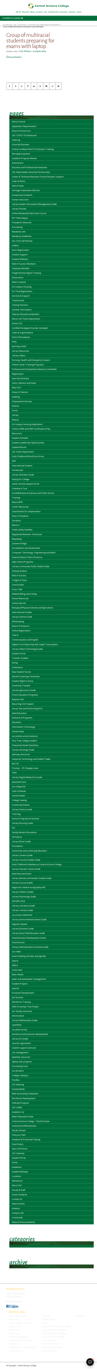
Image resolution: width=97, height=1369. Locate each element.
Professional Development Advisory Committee (34, 369)
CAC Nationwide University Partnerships (31, 172)
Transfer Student (20, 658)
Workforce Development (23, 1098)
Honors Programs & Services (25, 818)
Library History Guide (22, 809)
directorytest (18, 1015)
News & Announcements (23, 1222)
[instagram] (10, 1307)
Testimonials (18, 300)
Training (16, 497)
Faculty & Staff (53, 12)
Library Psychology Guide (24, 896)
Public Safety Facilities (22, 529)
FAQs (14, 341)
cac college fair (19, 786)
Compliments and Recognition (20, 1340)
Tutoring (16, 814)
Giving (15, 662)
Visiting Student (19, 571)
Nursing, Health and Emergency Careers (31, 360)
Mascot (15, 419)
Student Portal (19, 1157)
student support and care (24, 1047)
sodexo (15, 245)
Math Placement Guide (22, 1116)
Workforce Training (21, 1002)
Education (16, 722)
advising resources (21, 754)
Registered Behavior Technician (27, 534)
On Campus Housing (21, 286)
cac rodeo (16, 951)
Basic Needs (17, 974)
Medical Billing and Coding (24, 593)
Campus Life (18, 1213)
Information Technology (23, 726)
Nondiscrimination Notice (52, 1347)
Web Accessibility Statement (25, 1093)
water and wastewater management (29, 979)
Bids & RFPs (17, 502)
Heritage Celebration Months (26, 190)
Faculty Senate (19, 1130)
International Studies (22, 612)
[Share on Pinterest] (28, 86)
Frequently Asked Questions (25, 745)
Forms (15, 410)
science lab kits (19, 603)
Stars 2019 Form (19, 1148)
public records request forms (25, 483)
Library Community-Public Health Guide (30, 566)
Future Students (19, 1194)
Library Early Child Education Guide (28, 933)
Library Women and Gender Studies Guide (31, 878)
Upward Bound (19, 447)
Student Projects (20, 983)
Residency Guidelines (22, 236)
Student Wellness (20, 259)
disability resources (21, 1057)
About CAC (25, 12)
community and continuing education (29, 850)
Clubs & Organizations (22, 332)
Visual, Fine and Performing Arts (27, 708)
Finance (15, 406)
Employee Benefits (20, 268)
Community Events (21, 804)
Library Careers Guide (22, 855)
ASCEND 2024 (18, 901)
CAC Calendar (18, 1153)
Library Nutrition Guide (23, 474)
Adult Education (19, 713)
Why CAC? (16, 387)
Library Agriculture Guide (24, 690)
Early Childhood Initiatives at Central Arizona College (37, 864)
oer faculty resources (22, 1011)
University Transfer (21, 685)
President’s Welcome (21, 222)
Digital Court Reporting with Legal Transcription (35, 644)
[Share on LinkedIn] (34, 86)
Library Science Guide (22, 616)
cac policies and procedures (25, 736)
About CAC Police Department (26, 318)
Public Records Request (51, 1344)
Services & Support (21, 295)
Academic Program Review (24, 158)
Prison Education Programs (25, 694)
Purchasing (17, 227)
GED (14, 460)
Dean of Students (20, 516)
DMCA (15, 965)
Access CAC (17, 323)
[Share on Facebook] (9, 86)
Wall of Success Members (24, 263)
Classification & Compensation (26, 511)
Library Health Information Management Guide (34, 204)
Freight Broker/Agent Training (26, 273)
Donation (16, 520)
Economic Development (23, 992)
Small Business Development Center (29, 937)
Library (32, 12)
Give (45, 12)
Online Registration (21, 630)
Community (63, 12)
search (79, 12)
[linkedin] (16, 1307)
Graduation (17, 667)
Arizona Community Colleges (53, 1337)
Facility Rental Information (24, 832)
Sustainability (18, 1089)
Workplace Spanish (21, 153)
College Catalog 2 (20, 1075)
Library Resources (20, 351)
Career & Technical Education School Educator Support (38, 176)
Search (15, 960)
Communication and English (25, 639)
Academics (17, 1167)
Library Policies (19, 208)
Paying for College (20, 479)
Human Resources (16, 1351)
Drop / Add (17, 589)
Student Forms (19, 653)
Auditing (16, 396)
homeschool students (22, 195)
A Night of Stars (19, 580)
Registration (18, 373)
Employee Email (15, 1326)
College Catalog (19, 800)
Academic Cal (18, 1112)
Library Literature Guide (23, 905)
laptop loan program (22, 1061)
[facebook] (7, 1307)
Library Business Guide (23, 928)
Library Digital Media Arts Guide (27, 777)
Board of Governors (21, 130)
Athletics (16, 1208)
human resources (20, 199)
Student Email (14, 1330)
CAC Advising (18, 1084)
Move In (16, 525)
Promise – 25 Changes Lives (25, 768)
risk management (20, 1052)
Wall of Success (19, 575)
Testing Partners (20, 305)
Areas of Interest (20, 392)
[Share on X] (16, 86)
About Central (18, 121)
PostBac (16, 1080)
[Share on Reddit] (52, 86)
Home (15, 1162)
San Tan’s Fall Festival (22, 241)
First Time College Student (24, 740)
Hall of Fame (18, 185)
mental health (18, 795)
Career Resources (20, 506)
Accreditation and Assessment (26, 548)
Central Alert (18, 584)
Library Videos (19, 355)
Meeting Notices (48, 1319)
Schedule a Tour (19, 488)
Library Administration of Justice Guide (30, 947)
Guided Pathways (20, 1171)
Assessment (17, 162)
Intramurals (17, 470)
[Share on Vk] (46, 86)
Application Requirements (24, 126)
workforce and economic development (30, 1034)
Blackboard (13, 1333)
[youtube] (13, 1307)
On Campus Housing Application (27, 424)
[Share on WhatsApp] (22, 86)
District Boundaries (21, 337)
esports (15, 988)
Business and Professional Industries (29, 167)
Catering (16, 140)
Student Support (20, 254)
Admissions (17, 1180)
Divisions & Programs (22, 717)
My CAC (18, 12)
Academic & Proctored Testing (26, 1139)
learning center (19, 346)
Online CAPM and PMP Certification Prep (31, 428)
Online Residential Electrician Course (29, 213)
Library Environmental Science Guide (29, 919)
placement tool (19, 782)
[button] (48, 18)
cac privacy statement (22, 915)
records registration (21, 1043)
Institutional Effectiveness (24, 1125)
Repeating (17, 539)
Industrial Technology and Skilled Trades (31, 759)
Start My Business (20, 378)
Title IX (15, 635)
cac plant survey (19, 1029)
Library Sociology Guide (23, 749)
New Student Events (21, 672)
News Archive (18, 1203)
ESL (13, 827)
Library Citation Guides (23, 892)
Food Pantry (17, 1144)
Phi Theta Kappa (20, 218)
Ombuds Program (20, 1103)
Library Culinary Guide (22, 910)
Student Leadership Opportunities (28, 442)
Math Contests (19, 282)
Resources (17, 433)
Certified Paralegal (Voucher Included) (29, 328)
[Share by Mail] (58, 86)
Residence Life (18, 231)
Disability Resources (49, 1351)
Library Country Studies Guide (26, 859)
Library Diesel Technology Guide (27, 649)
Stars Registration (20, 250)
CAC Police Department (23, 451)
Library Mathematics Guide (24, 1020)
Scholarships (18, 731)
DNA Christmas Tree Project (25, 1006)
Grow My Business (20, 144)
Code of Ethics (18, 181)
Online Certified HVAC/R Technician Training (33, 149)
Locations (39, 12)
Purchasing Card (20, 1066)
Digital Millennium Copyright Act (54, 1330)
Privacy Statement (49, 1340)
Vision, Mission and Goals (24, 383)
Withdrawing (18, 621)
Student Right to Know (22, 681)
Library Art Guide (20, 1038)
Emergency (13, 1344)
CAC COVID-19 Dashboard (24, 135)
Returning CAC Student (23, 704)
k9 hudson (17, 837)
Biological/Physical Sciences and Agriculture (32, 607)
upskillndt (16, 1024)
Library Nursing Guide (22, 823)
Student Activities (20, 438)
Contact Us (72, 12)
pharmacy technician (21, 873)
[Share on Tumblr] (40, 86)
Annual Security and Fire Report (54, 1333)
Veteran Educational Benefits (25, 314)
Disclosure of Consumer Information (56, 1326)
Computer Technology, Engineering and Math (33, 552)
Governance (17, 277)
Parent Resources (20, 598)
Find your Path (19, 1135)
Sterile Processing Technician (26, 676)
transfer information (22, 309)
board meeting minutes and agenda (29, 956)
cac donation (18, 1070)
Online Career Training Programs (28, 364)
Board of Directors (21, 626)
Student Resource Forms (18, 1316)
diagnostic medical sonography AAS (28, 887)
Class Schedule (19, 791)
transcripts (17, 970)
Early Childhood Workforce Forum (28, 456)
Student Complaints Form (19, 1337)
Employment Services (22, 401)
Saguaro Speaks (19, 924)
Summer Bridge (19, 543)
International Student (22, 465)
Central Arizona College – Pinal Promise (30, 1121)
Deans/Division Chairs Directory (27, 557)
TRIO (14, 772)
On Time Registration (22, 291)
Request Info (18, 699)
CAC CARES (17, 1107)
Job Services (17, 997)
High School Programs (22, 561)
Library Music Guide (21, 841)
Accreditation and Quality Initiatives (22, 1347)
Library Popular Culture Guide (26, 869)
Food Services (18, 942)
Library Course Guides (22, 882)
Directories (46, 1316)
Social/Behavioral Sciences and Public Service (33, 493)
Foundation (17, 846)
